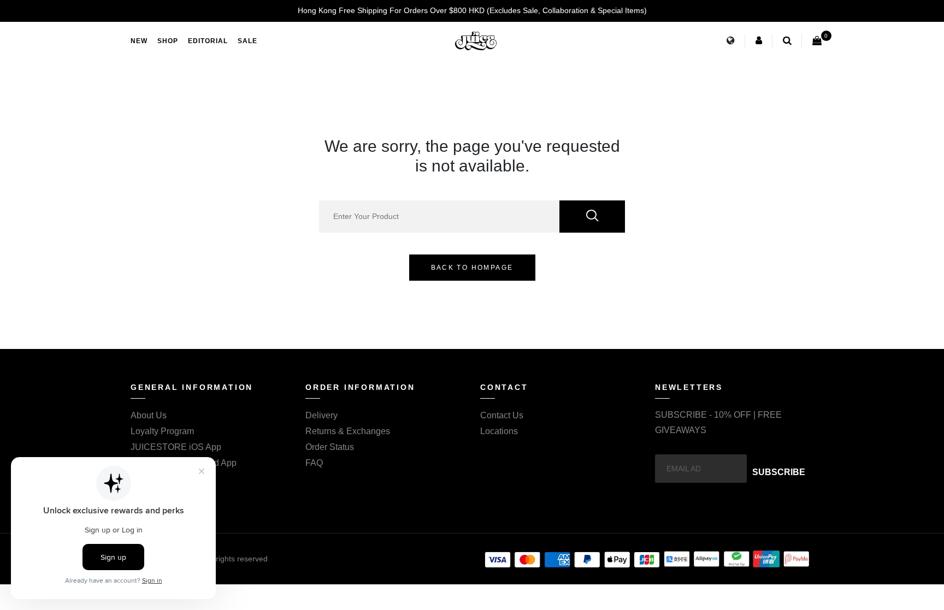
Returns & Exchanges (347, 431)
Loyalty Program (162, 431)
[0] (817, 41)
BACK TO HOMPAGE (472, 267)
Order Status (329, 447)
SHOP (167, 41)
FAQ (314, 462)
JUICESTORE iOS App (176, 447)
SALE (247, 41)
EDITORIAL (208, 41)
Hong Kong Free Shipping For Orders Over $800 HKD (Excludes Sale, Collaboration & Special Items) (472, 10)
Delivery (321, 415)
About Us (149, 415)
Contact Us (501, 415)
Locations (499, 431)
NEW (139, 41)
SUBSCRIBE (778, 472)
